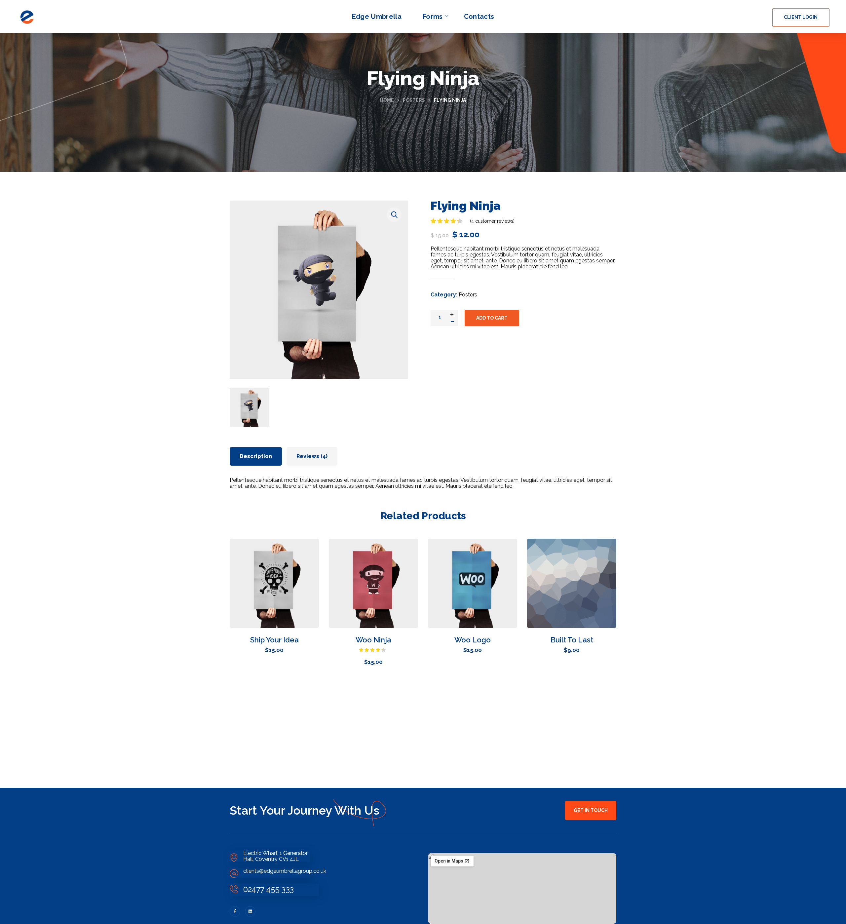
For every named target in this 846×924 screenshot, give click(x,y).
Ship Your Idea (274, 639)
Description (256, 456)
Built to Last (572, 639)
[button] (800, 17)
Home (387, 100)
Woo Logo (472, 639)
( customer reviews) (492, 221)
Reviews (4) (311, 456)
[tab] (256, 456)
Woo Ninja (373, 639)
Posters (414, 100)
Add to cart (492, 318)
